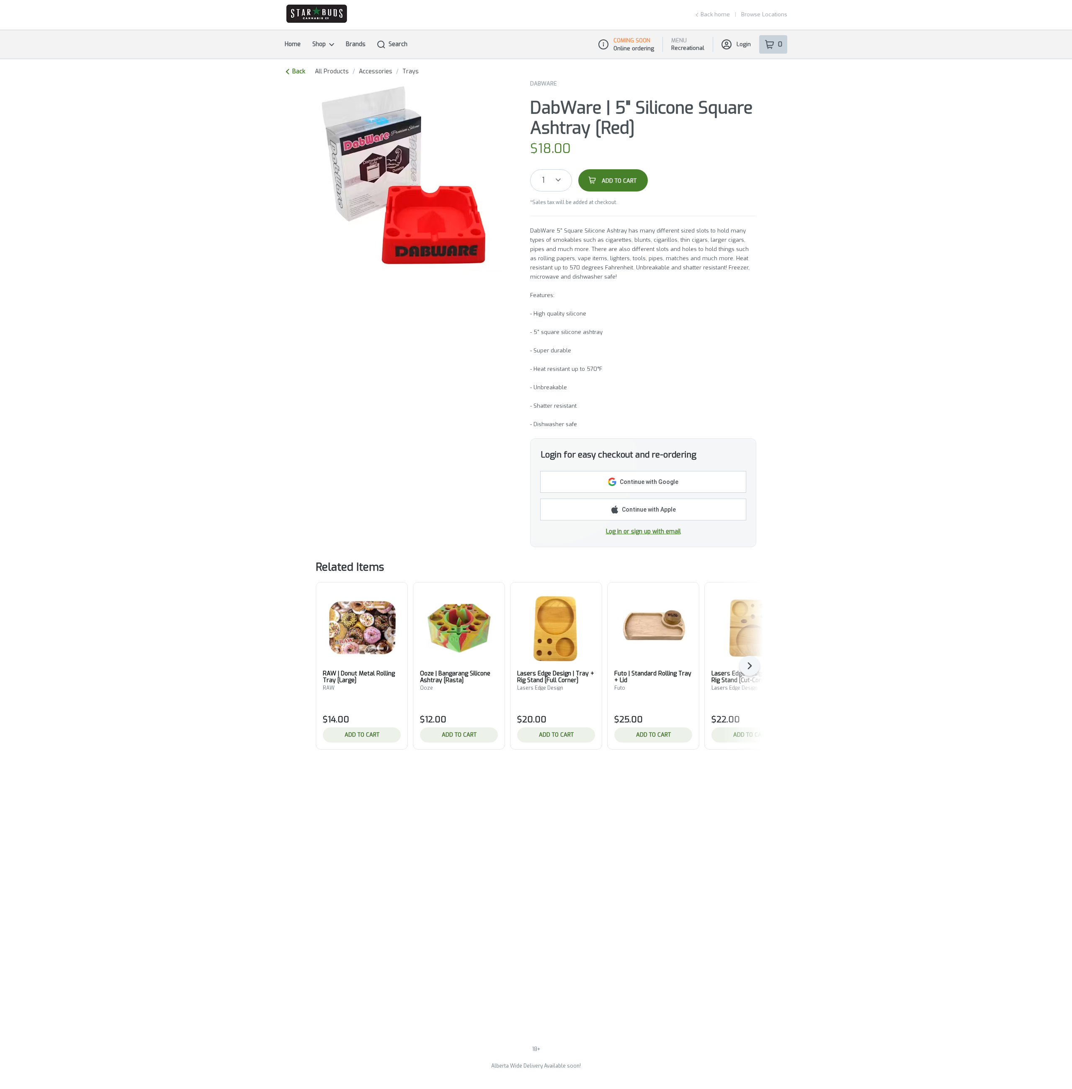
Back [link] (298, 71)
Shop (319, 44)
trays (410, 71)
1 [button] (543, 180)
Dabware (543, 83)
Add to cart (362, 734)
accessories (375, 71)
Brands (356, 44)
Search (398, 44)
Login (744, 44)
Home (293, 44)
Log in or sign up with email (643, 531)
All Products (332, 71)
